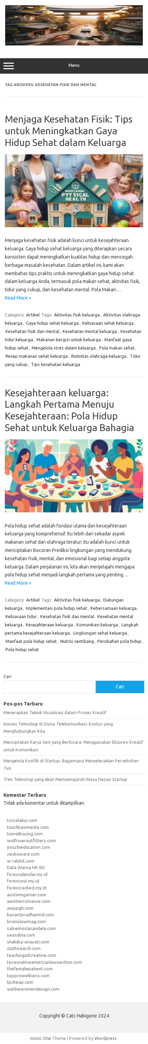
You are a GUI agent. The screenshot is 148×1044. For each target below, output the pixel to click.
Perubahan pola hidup (119, 641)
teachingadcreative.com (31, 955)
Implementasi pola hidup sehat (56, 608)
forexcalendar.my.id (27, 874)
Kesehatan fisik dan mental (32, 331)
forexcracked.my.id (26, 887)
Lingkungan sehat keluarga (100, 632)
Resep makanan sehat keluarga (37, 356)
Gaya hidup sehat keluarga (52, 323)
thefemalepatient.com (30, 968)
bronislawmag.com (26, 921)
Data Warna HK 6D (26, 867)
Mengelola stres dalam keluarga (64, 347)
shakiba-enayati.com (28, 941)
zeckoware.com (23, 854)
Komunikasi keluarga (97, 624)
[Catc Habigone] (74, 43)
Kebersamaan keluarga (114, 608)
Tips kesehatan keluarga (55, 364)
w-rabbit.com (20, 861)
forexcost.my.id (23, 881)
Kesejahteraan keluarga (49, 624)
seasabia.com (21, 935)
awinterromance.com (28, 901)
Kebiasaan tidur (21, 616)
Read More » (18, 298)
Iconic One (40, 1038)
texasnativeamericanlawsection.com (44, 962)
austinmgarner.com (26, 894)
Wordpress (105, 1038)
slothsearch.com (24, 948)
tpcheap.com (20, 982)
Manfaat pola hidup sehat (31, 641)
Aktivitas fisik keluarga (77, 314)
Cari (7, 676)
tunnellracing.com (25, 833)
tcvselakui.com (22, 820)
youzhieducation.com (28, 847)
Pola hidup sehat (22, 649)
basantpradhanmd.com (30, 914)
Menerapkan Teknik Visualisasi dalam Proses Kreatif (54, 712)
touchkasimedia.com (28, 827)
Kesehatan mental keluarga (90, 331)
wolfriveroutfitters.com (31, 840)
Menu (74, 65)
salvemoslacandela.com (31, 928)
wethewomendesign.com (33, 989)
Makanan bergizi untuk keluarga (68, 339)
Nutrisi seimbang (77, 641)
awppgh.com (20, 908)
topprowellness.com (28, 975)
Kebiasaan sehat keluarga (108, 323)
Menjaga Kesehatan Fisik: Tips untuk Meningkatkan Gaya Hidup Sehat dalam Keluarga (69, 130)
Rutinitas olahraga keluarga (98, 356)
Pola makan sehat (117, 347)
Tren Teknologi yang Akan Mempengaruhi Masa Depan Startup (65, 779)
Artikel (33, 314)
